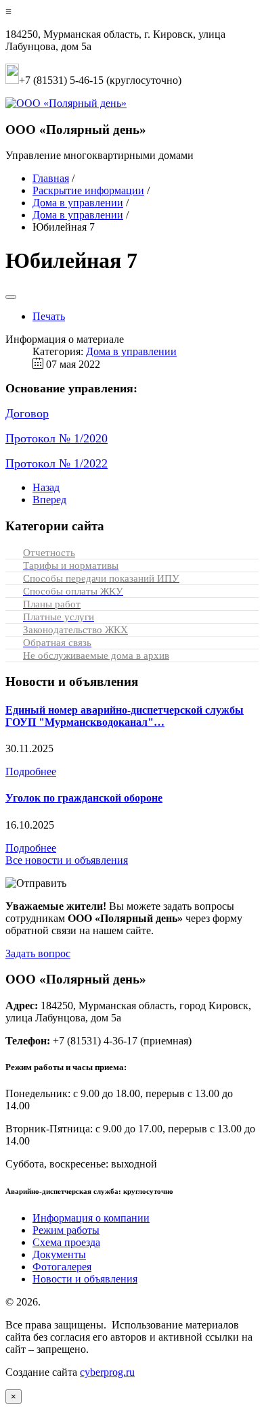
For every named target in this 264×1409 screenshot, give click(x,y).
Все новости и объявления (66, 860)
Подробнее (30, 771)
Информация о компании (91, 1218)
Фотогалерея (61, 1266)
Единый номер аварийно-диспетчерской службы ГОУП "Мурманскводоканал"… (124, 716)
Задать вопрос (37, 953)
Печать (48, 316)
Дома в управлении (131, 351)
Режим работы (66, 1230)
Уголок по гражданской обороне (83, 798)
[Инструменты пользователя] (10, 297)
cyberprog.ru (107, 1372)
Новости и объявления (84, 1279)
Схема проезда (66, 1242)
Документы (59, 1254)
